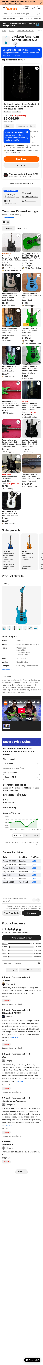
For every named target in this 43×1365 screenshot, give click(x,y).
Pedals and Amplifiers (33, 19)
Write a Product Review (21, 938)
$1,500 (33, 878)
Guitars (20, 19)
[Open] (37, 763)
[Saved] (33, 7)
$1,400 (33, 868)
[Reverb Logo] (11, 8)
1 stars (4, 957)
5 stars (4, 943)
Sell (26, 8)
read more (14, 1037)
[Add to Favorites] (15, 44)
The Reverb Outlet (9, 19)
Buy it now (21, 159)
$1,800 (33, 864)
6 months (18, 835)
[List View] (8, 222)
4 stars (4, 947)
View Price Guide (11, 913)
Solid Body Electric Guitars (27, 666)
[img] (28, 174)
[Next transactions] (38, 900)
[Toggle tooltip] (24, 60)
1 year (27, 835)
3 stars (4, 950)
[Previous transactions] (34, 900)
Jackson (19, 640)
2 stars (4, 953)
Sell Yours (31, 913)
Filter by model (9, 759)
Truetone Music (16, 174)
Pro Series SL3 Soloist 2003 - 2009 (8, 555)
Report (6, 1000)
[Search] (38, 13)
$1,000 (33, 882)
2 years (35, 835)
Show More (6, 669)
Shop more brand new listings (20, 183)
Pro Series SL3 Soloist (27, 554)
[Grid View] (4, 222)
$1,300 (33, 871)
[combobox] (19, 763)
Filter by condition (10, 773)
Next (20, 1172)
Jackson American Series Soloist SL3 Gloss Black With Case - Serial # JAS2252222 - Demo (21, 106)
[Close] (27, 132)
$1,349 (33, 861)
